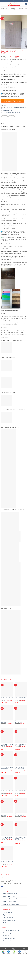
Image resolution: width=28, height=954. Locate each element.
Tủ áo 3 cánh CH (17, 10)
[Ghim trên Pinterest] (9, 116)
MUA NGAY (4, 702)
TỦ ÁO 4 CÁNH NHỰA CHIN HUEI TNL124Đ (7, 815)
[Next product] (13, 12)
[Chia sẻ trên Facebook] (4, 116)
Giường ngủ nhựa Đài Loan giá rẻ (11, 904)
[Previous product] (15, 12)
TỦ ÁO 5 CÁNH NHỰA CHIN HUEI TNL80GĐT (7, 791)
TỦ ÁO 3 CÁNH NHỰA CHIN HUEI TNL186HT (20, 745)
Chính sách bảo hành (7, 948)
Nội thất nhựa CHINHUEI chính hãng (13, 112)
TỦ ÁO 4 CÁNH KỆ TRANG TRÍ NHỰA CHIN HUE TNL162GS (20, 838)
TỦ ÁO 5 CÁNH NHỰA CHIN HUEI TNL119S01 (20, 722)
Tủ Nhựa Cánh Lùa (7, 912)
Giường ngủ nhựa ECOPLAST (10, 901)
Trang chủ (4, 8)
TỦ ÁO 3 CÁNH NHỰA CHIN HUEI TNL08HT (20, 791)
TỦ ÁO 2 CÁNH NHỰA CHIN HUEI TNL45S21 (7, 698)
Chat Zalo (8, 953)
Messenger (19, 953)
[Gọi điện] (14, 951)
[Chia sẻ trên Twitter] (7, 116)
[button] (2, 4)
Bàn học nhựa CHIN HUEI (9, 938)
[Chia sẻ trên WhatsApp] (2, 116)
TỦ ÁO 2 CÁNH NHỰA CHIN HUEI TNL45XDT (7, 722)
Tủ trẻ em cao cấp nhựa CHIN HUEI (11, 930)
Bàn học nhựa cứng (7, 935)
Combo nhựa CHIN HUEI (9, 896)
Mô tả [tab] (2, 123)
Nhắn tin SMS (25, 953)
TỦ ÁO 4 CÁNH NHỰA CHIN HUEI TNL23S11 (20, 698)
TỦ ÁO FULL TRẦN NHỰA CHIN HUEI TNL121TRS (20, 768)
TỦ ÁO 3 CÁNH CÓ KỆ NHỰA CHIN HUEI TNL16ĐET (7, 862)
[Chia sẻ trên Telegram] (14, 116)
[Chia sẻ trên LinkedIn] (11, 116)
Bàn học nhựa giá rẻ (7, 941)
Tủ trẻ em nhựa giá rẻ (8, 933)
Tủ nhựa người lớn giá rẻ (9, 920)
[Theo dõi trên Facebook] (2, 886)
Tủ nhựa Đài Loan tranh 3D (9, 917)
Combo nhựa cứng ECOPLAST (10, 893)
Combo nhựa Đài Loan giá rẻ (10, 898)
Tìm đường (3, 953)
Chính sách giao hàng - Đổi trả (19, 948)
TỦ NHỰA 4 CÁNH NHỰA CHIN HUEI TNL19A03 (6, 838)
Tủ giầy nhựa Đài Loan (8, 915)
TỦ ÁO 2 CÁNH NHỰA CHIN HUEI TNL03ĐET (7, 768)
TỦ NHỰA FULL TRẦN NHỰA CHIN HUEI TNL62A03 (21, 815)
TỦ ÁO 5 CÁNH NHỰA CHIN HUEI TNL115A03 (7, 745)
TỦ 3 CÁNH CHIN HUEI (7, 110)
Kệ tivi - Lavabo (6, 923)
